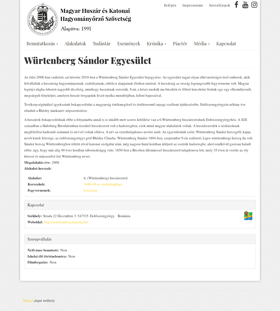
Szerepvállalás (39, 239)
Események (128, 43)
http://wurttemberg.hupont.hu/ (66, 222)
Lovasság (90, 190)
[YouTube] (245, 5)
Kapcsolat (226, 43)
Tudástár (102, 43)
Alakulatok (75, 43)
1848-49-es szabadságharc (103, 184)
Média (201, 43)
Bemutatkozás (41, 43)
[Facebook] (236, 5)
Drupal (28, 300)
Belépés (170, 5)
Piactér (180, 43)
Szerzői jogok (219, 5)
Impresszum (192, 5)
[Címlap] (80, 19)
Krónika (155, 43)
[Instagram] (254, 5)
